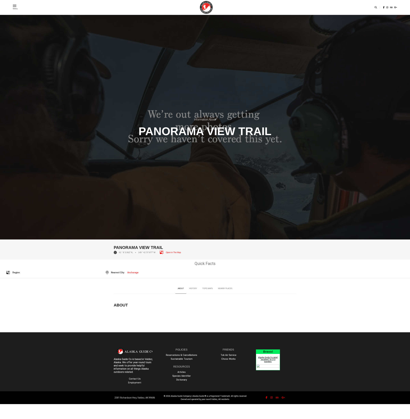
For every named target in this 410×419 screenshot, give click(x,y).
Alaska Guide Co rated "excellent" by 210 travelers (268, 359)
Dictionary (181, 379)
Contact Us (135, 378)
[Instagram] (387, 7)
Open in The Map (173, 252)
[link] (384, 7)
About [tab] (181, 288)
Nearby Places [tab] (225, 288)
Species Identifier (181, 375)
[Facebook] (383, 7)
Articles (181, 372)
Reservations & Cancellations (181, 355)
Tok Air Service (228, 355)
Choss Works (228, 358)
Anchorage (133, 272)
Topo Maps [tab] (207, 288)
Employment (134, 382)
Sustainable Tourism (182, 358)
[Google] (395, 7)
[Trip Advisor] (391, 7)
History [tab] (193, 288)
